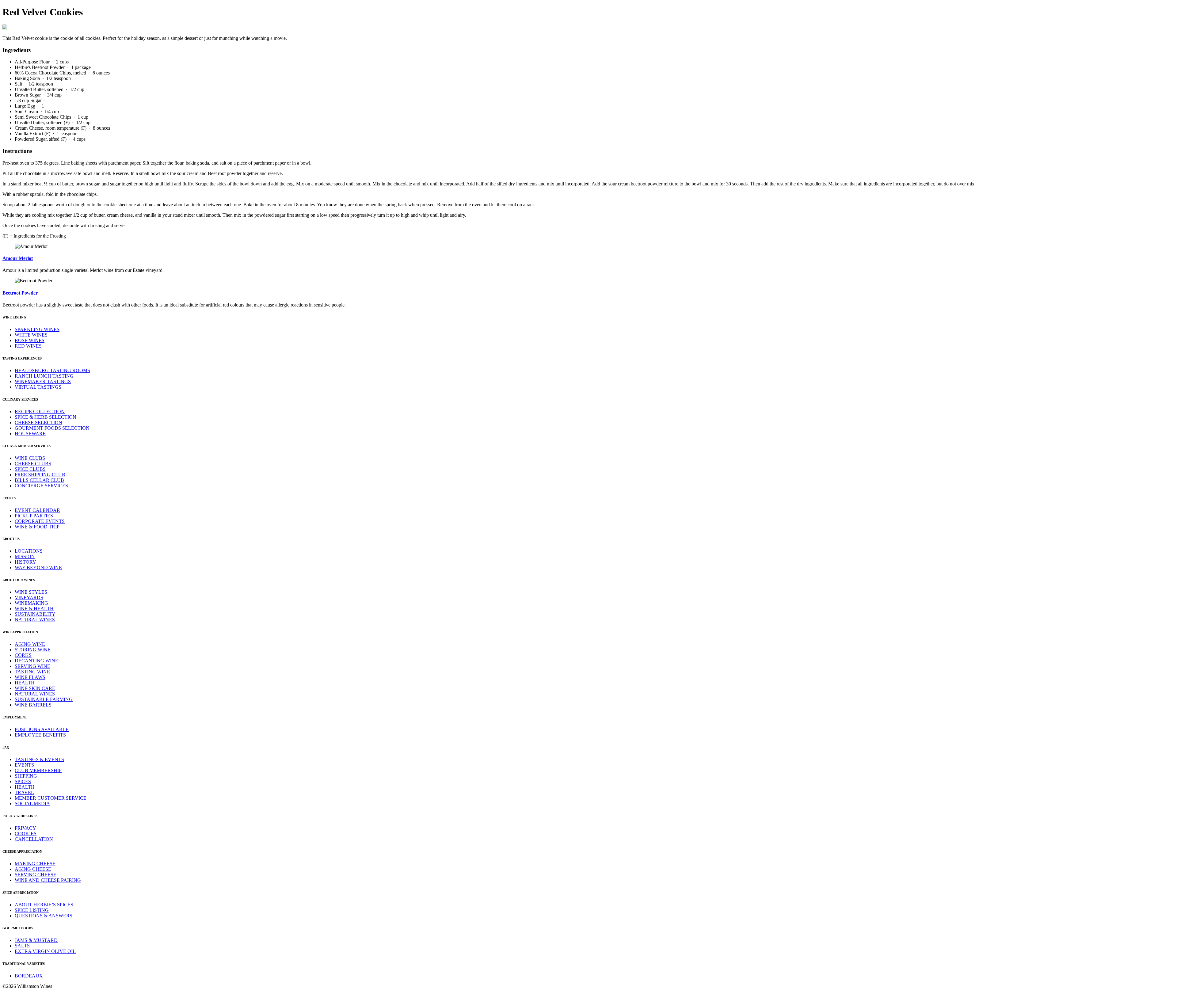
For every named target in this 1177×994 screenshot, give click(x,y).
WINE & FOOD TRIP (37, 526)
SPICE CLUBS (30, 469)
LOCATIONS (29, 551)
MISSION (25, 556)
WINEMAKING (31, 603)
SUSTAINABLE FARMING (44, 699)
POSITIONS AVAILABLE (42, 729)
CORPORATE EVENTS (40, 521)
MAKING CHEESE (35, 863)
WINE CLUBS (30, 458)
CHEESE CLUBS (33, 463)
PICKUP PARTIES (34, 515)
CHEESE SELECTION (38, 422)
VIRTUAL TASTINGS (38, 387)
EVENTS (24, 764)
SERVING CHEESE (35, 874)
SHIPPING (26, 776)
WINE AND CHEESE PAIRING (48, 880)
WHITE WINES (31, 334)
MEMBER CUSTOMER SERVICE (50, 798)
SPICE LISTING (32, 910)
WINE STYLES (31, 592)
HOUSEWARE (30, 433)
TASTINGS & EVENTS (39, 759)
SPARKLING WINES (37, 329)
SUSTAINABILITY (35, 614)
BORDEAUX (29, 975)
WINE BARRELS (33, 704)
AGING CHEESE (33, 869)
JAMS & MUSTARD (36, 940)
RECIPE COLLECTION (40, 411)
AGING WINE (30, 644)
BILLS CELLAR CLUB (39, 480)
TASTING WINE (32, 671)
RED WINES (28, 345)
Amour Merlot (17, 258)
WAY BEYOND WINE (38, 567)
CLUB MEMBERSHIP (38, 770)
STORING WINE (33, 649)
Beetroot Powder (20, 292)
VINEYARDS (29, 597)
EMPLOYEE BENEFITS (40, 734)
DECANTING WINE (36, 660)
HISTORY (25, 562)
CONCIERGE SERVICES (41, 485)
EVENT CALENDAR (37, 510)
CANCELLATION (34, 839)
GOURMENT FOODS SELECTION (52, 428)
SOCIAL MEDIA (32, 803)
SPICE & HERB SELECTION (45, 417)
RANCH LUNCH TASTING (44, 376)
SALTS (22, 945)
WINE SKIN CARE (35, 688)
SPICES (23, 781)
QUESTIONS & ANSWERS (43, 915)
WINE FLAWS (30, 677)
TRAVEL (24, 792)
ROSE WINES (29, 340)
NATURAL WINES (35, 619)
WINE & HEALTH (34, 608)
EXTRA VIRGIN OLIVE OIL (45, 951)
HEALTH (25, 682)
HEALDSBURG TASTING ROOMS (52, 370)
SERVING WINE (32, 666)
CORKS (23, 655)
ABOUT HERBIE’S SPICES (44, 904)
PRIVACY (25, 828)
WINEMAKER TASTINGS (43, 381)
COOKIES (25, 833)
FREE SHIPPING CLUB (40, 474)
